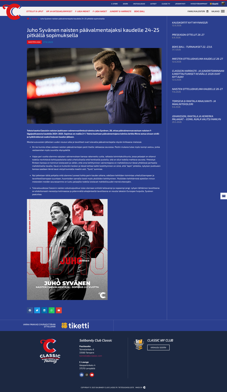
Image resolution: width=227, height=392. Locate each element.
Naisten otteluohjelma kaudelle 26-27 (197, 88)
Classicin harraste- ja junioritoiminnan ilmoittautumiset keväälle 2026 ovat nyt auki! (198, 73)
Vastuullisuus (139, 4)
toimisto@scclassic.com (90, 355)
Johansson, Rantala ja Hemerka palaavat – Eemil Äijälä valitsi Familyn (196, 118)
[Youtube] (92, 375)
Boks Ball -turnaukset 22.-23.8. (192, 46)
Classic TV (166, 4)
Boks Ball (139, 11)
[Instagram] (86, 375)
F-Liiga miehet (82, 11)
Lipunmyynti (180, 4)
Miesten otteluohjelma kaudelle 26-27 (197, 58)
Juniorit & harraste (120, 11)
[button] (34, 42)
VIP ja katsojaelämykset (59, 11)
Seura (125, 4)
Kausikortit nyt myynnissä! (190, 22)
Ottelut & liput (34, 11)
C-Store (114, 4)
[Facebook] (81, 375)
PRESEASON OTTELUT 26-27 (188, 34)
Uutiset (153, 4)
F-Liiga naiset (100, 11)
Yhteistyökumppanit (198, 4)
